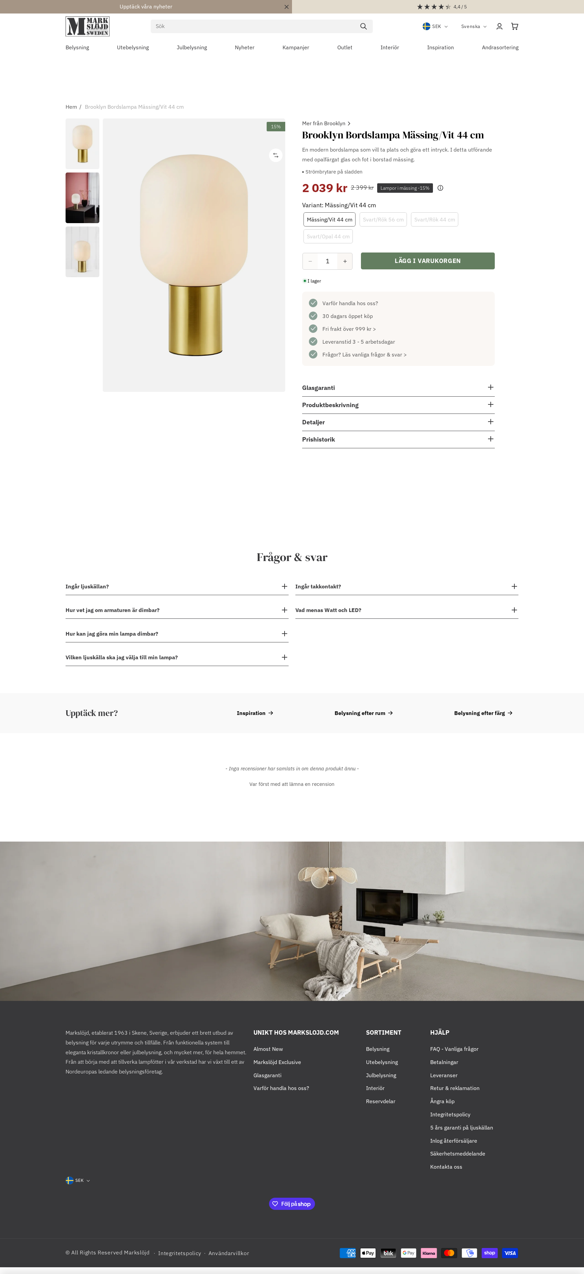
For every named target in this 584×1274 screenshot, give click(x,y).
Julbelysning (381, 1075)
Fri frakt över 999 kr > (349, 328)
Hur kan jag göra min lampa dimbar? (112, 633)
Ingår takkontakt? (318, 586)
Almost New (268, 1048)
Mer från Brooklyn (323, 123)
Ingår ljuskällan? (87, 586)
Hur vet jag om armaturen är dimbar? (113, 610)
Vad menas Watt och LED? (328, 610)
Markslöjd (136, 1252)
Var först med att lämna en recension (292, 784)
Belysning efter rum (360, 713)
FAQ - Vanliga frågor (454, 1048)
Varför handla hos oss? (350, 303)
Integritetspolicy (450, 1114)
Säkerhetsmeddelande (457, 1153)
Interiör (375, 1088)
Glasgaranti (267, 1075)
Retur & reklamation (455, 1088)
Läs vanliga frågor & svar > (374, 354)
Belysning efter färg (479, 713)
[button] (515, 26)
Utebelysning (382, 1062)
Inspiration (251, 713)
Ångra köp (442, 1101)
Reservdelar (380, 1101)
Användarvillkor (229, 1253)
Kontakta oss (446, 1166)
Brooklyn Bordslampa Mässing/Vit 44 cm (134, 106)
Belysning (377, 1048)
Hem (71, 106)
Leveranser (444, 1075)
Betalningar (444, 1062)
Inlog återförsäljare (453, 1140)
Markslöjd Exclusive (277, 1062)
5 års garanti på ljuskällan (461, 1127)
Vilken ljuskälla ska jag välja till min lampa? (122, 657)
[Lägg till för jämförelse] (276, 155)
